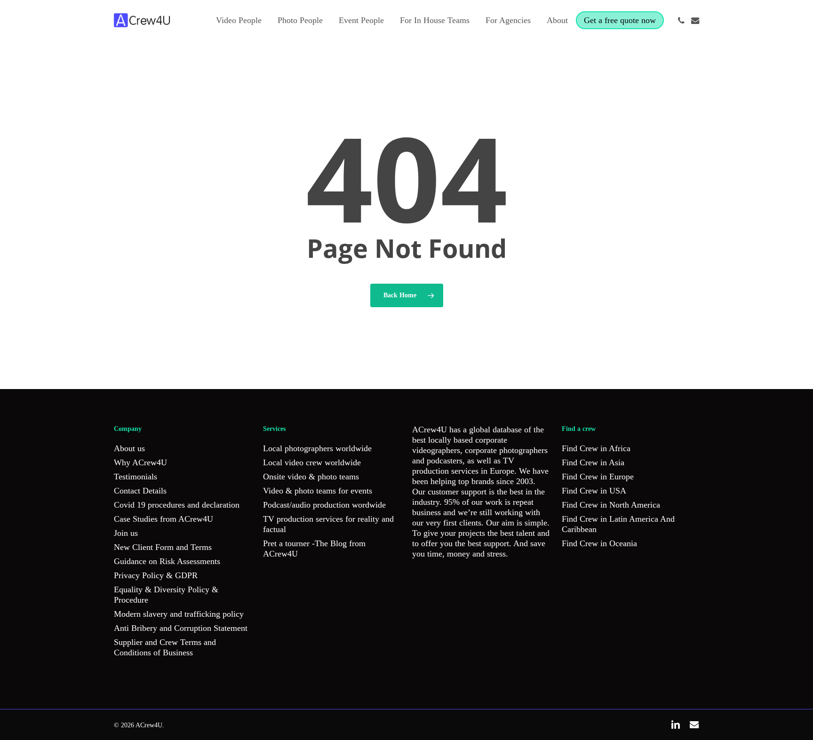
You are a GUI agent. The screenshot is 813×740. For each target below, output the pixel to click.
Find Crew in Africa (596, 448)
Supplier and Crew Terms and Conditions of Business (165, 647)
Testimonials (135, 476)
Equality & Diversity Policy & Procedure (166, 595)
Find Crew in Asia (593, 462)
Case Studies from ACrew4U (163, 519)
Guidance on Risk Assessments (167, 561)
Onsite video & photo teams (311, 476)
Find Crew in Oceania (599, 543)
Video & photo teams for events (317, 490)
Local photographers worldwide (317, 448)
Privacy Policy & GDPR (156, 575)
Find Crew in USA (594, 490)
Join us (126, 533)
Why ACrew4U (140, 462)
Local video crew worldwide (312, 462)
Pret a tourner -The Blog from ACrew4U (314, 548)
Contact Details (140, 490)
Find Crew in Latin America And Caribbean (618, 524)
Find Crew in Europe (598, 476)
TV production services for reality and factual (328, 524)
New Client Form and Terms (163, 547)
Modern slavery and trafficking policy (179, 614)
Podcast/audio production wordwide (324, 504)
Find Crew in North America (611, 504)
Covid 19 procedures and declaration (176, 504)
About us (129, 448)
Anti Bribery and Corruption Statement (180, 628)
